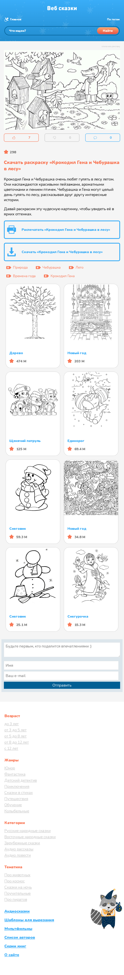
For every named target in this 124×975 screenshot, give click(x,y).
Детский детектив (20, 780)
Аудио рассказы (18, 849)
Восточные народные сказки (30, 836)
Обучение (13, 804)
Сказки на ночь (18, 887)
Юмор (9, 768)
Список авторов (19, 937)
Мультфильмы (18, 928)
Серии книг (15, 946)
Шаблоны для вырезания (29, 920)
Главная (15, 19)
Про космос (14, 881)
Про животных (17, 875)
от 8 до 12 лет (16, 742)
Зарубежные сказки (22, 843)
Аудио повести (17, 855)
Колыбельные (16, 811)
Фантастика (15, 774)
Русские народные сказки (27, 830)
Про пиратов (15, 899)
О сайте (11, 954)
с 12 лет (11, 748)
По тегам (113, 19)
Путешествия (16, 798)
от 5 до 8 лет (15, 736)
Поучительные (17, 893)
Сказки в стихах (18, 792)
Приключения (16, 786)
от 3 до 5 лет (15, 730)
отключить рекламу (111, 46)
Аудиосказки (17, 911)
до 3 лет (11, 723)
